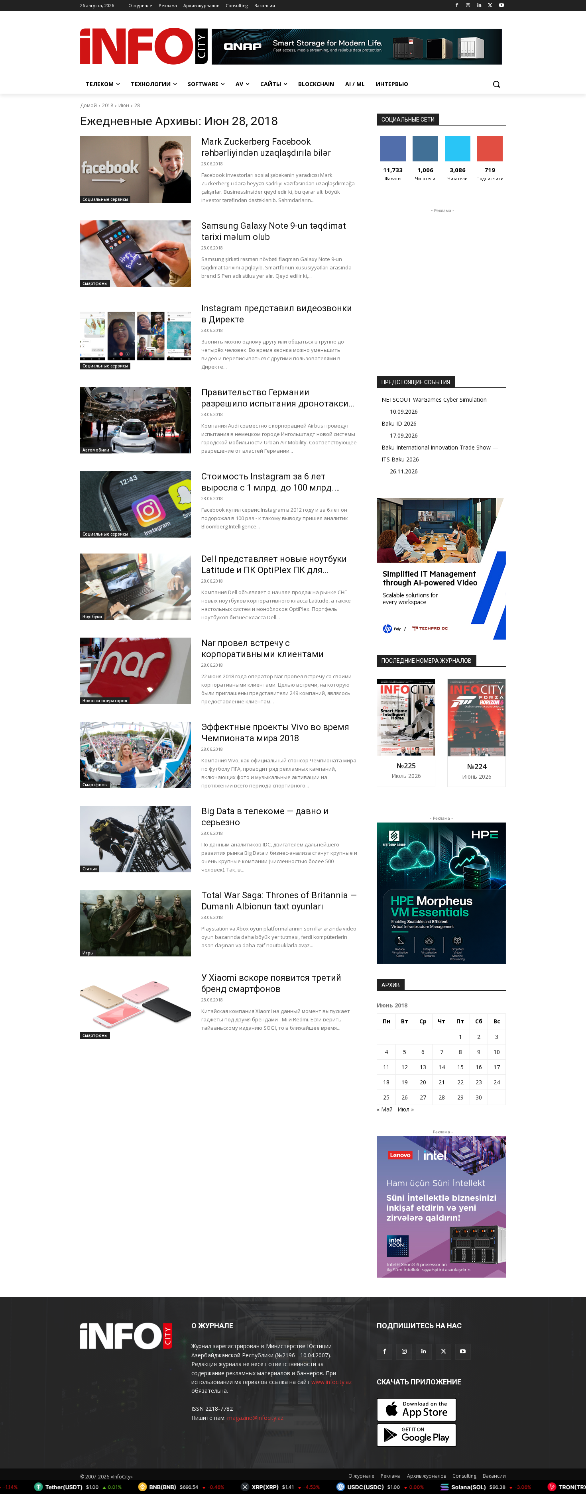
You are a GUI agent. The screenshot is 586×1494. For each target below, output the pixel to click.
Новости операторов (105, 700)
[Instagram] (468, 5)
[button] (496, 84)
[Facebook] (457, 5)
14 (442, 1067)
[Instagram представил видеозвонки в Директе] (135, 336)
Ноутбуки (92, 616)
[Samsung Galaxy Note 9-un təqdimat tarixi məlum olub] (135, 253)
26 (404, 1097)
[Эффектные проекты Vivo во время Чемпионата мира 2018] (135, 755)
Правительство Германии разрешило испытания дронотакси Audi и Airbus (274, 403)
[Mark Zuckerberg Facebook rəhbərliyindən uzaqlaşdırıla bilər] (135, 169)
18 (386, 1082)
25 (386, 1097)
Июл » (405, 1109)
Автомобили (96, 450)
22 (460, 1082)
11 (386, 1067)
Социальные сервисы (105, 199)
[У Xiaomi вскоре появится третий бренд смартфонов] (135, 1005)
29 (460, 1097)
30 (479, 1097)
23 (479, 1082)
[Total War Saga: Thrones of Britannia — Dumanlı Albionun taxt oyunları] (135, 923)
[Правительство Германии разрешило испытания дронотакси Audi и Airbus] (135, 420)
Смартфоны (95, 283)
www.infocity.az (331, 1382)
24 (497, 1082)
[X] (490, 5)
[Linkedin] (479, 5)
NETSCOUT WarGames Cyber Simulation (434, 399)
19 (404, 1082)
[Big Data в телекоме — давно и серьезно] (135, 839)
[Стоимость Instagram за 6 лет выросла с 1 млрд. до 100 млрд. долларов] (135, 504)
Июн (123, 105)
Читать (425, 139)
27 (423, 1097)
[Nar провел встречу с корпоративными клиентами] (135, 671)
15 (460, 1067)
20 (423, 1082)
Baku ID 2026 (399, 423)
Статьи (90, 869)
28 (137, 105)
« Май (385, 1109)
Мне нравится (392, 142)
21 (442, 1082)
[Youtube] (501, 5)
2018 (107, 105)
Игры (88, 953)
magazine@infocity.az (255, 1417)
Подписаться (491, 139)
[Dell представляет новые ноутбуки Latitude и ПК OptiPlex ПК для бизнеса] (135, 587)
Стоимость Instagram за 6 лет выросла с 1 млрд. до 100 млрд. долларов (267, 487)
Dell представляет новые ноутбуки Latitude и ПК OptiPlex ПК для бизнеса (274, 570)
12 (404, 1067)
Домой (88, 105)
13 (423, 1067)
